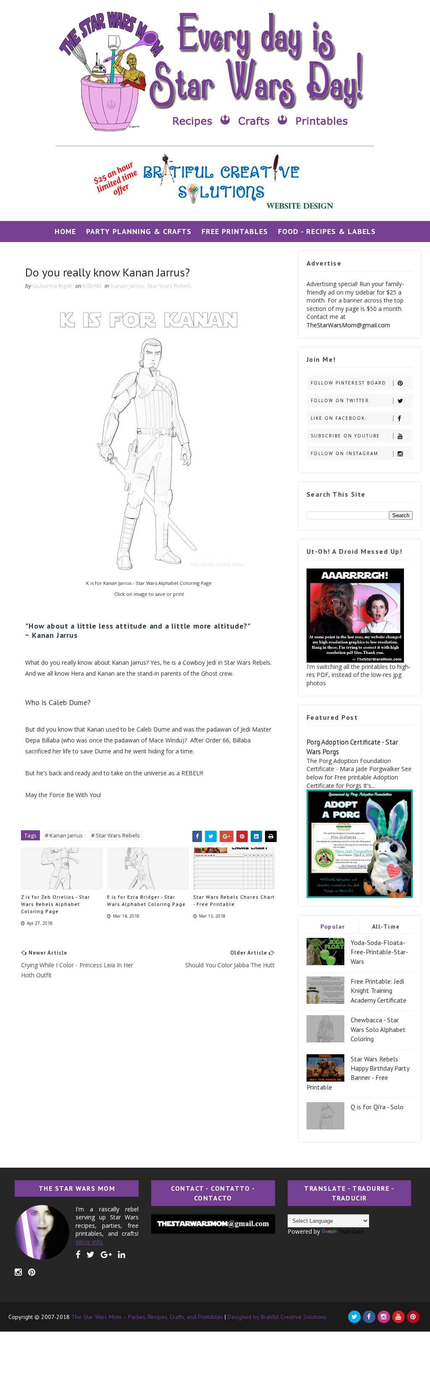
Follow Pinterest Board (348, 383)
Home (65, 231)
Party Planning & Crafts (138, 231)
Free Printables (235, 231)
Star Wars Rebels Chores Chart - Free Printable (234, 900)
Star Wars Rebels (169, 286)
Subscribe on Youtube (345, 436)
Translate (351, 1231)
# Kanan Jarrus (64, 835)
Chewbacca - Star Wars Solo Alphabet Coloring (378, 1029)
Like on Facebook (338, 418)
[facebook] (78, 1254)
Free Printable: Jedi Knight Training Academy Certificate (378, 990)
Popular (332, 926)
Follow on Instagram (344, 453)
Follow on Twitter (340, 400)
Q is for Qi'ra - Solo (377, 1107)
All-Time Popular (386, 928)
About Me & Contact (215, 252)
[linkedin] (121, 1254)
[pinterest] (31, 1272)
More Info (89, 1242)
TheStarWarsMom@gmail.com (348, 325)
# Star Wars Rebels (115, 835)
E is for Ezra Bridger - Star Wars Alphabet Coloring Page (146, 900)
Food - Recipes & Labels (327, 231)
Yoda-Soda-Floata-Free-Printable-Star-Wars (379, 952)
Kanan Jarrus (127, 286)
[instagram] (18, 1272)
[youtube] (398, 1317)
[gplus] (106, 1254)
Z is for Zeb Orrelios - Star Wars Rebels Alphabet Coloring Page (55, 904)
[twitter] (90, 1254)
